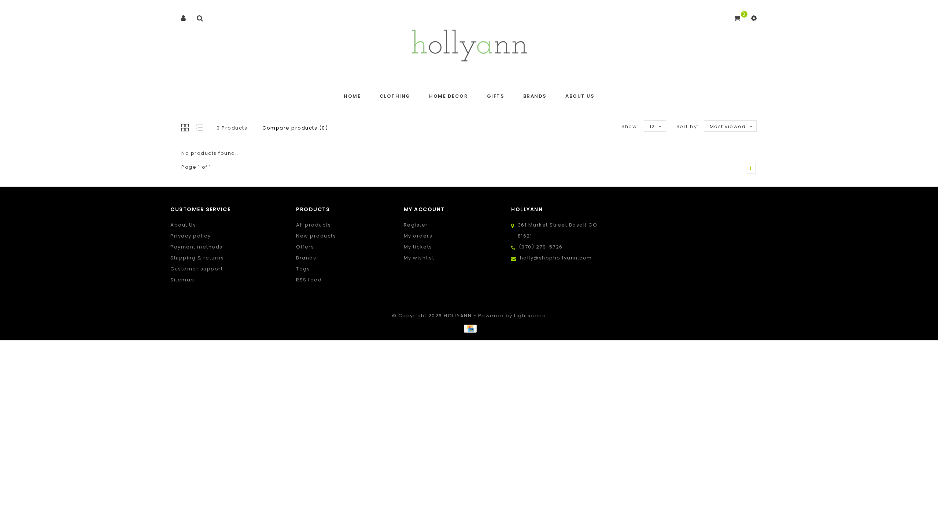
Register (416, 224)
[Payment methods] (468, 328)
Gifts (496, 96)
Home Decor (448, 96)
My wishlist (419, 257)
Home (352, 96)
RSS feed (309, 279)
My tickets (418, 246)
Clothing (395, 96)
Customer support (196, 268)
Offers (305, 246)
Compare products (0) (295, 127)
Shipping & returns (197, 257)
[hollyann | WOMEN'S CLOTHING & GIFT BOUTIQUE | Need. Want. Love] (469, 43)
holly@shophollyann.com (556, 257)
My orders (418, 235)
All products (313, 224)
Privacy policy (190, 235)
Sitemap (182, 279)
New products (316, 235)
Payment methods (196, 246)
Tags (303, 268)
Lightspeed (530, 315)
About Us (579, 96)
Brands (535, 96)
